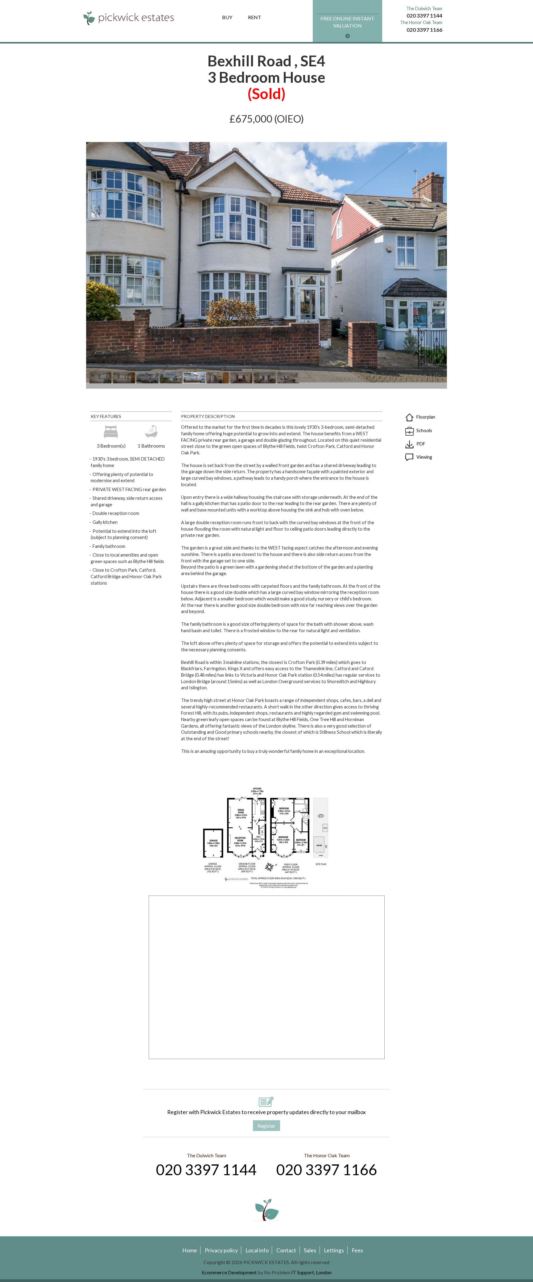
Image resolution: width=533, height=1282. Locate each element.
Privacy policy (221, 1250)
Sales (310, 1250)
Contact (286, 1250)
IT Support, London (311, 1272)
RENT (254, 17)
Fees (357, 1250)
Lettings (334, 1250)
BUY (227, 17)
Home (189, 1250)
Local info (257, 1250)
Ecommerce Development (229, 1272)
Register (266, 1126)
